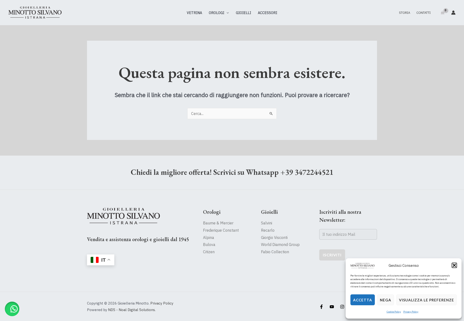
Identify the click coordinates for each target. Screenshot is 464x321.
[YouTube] (332, 307)
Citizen (209, 251)
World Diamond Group (280, 244)
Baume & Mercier (218, 223)
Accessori (267, 12)
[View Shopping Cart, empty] (442, 12)
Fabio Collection (275, 251)
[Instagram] (342, 307)
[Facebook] (321, 307)
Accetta (362, 300)
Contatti (423, 13)
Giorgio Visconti (274, 237)
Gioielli (243, 12)
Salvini (266, 223)
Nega (385, 300)
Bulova (209, 244)
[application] (226, 12)
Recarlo (268, 230)
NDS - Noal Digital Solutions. (132, 309)
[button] (454, 265)
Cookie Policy (394, 311)
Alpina (208, 237)
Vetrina (194, 12)
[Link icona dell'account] (453, 12)
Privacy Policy (410, 311)
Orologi (216, 12)
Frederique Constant (221, 230)
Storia (404, 13)
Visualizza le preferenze (426, 300)
